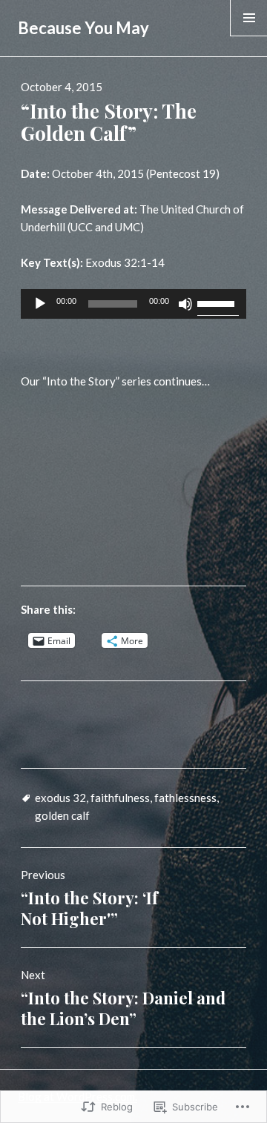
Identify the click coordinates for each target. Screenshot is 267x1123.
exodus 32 (60, 797)
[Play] (40, 304)
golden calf (62, 815)
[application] (134, 304)
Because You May (83, 28)
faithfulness (120, 797)
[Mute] (185, 304)
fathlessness (185, 797)
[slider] (218, 302)
